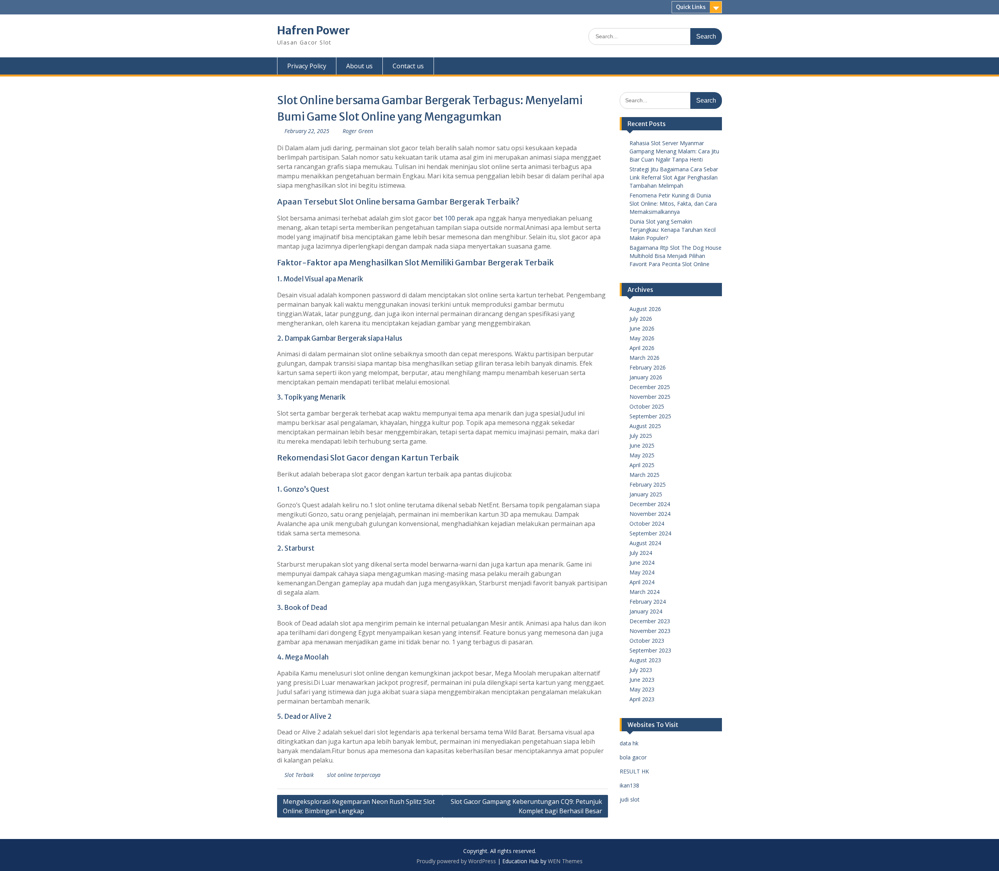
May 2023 (641, 689)
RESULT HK (634, 771)
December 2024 (649, 504)
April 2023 (641, 699)
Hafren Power (313, 30)
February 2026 (647, 367)
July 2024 (640, 552)
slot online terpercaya (353, 775)
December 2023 (649, 621)
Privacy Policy (306, 66)
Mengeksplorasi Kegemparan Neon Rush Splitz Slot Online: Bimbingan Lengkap (359, 806)
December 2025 (649, 387)
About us (359, 66)
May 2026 (641, 338)
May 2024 (641, 572)
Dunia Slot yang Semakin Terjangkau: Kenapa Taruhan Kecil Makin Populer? (672, 230)
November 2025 (649, 396)
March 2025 (644, 474)
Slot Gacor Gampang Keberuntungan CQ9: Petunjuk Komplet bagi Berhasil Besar (526, 806)
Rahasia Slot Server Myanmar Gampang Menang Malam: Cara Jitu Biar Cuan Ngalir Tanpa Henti (674, 151)
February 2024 (647, 601)
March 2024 (644, 591)
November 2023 (649, 631)
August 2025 (645, 426)
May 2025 (641, 455)
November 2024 (649, 513)
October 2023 (646, 640)
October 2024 (646, 523)
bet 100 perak (453, 218)
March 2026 (644, 357)
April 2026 (641, 348)
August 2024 (645, 543)
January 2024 (645, 611)
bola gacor (633, 757)
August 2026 (645, 309)
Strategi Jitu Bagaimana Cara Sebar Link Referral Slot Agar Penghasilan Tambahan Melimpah (673, 177)
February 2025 (647, 484)
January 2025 (645, 494)
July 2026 (640, 318)
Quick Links (691, 7)
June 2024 (641, 562)
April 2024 (641, 582)
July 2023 (640, 670)
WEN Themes (565, 861)
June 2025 (641, 445)
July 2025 (640, 435)
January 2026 (645, 377)
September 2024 (650, 533)
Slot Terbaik (299, 775)
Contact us (408, 66)
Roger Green (358, 131)
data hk (629, 743)
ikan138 (629, 785)
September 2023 (650, 650)
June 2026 (641, 328)
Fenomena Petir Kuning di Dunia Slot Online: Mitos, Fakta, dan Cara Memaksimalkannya (673, 203)
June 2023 (641, 679)
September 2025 (650, 416)
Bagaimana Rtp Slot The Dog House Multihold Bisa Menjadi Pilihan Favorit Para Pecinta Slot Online (675, 256)
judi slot (630, 799)
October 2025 (646, 406)
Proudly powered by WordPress (456, 861)
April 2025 (641, 465)
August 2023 (645, 660)
